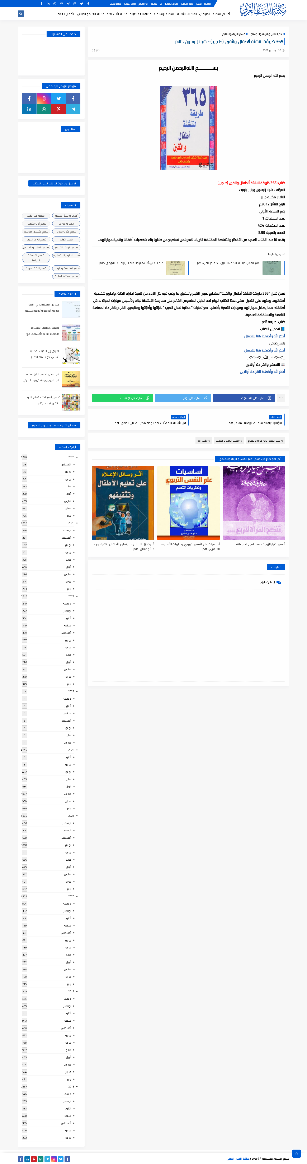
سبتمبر (67, 625)
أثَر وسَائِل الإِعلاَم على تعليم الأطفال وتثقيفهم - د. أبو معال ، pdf (124, 546)
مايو (68, 486)
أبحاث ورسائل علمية (66, 215)
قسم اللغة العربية (36, 268)
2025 (71, 522)
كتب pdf (202, 440)
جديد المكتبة (187, 3)
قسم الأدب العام (66, 231)
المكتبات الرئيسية (187, 14)
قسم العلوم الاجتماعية (66, 255)
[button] (244, 398)
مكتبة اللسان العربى (238, 1158)
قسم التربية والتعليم (233, 33)
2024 (71, 596)
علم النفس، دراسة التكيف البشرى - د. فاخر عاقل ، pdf (228, 263)
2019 (71, 991)
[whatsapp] (55, 3)
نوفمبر (67, 610)
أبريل (68, 493)
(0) (94, 49)
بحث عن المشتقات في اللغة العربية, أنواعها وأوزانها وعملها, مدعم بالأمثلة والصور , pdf (42, 310)
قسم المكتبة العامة (66, 276)
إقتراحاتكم (143, 3)
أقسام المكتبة (221, 14)
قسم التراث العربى (36, 239)
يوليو (68, 471)
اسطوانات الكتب (36, 215)
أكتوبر (68, 618)
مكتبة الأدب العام (117, 14)
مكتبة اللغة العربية (140, 14)
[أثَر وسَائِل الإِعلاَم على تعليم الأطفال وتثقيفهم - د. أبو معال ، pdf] (123, 503)
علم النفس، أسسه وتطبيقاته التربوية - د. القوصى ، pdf (131, 263)
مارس (67, 500)
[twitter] (81, 3)
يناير (69, 515)
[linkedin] (48, 3)
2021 (71, 815)
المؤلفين (204, 14)
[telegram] (68, 3)
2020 (71, 896)
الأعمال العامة (66, 14)
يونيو (68, 479)
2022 (71, 749)
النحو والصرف (66, 223)
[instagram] (75, 3)
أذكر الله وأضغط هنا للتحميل (264, 336)
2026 (71, 457)
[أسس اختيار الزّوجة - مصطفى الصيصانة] (254, 503)
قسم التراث (66, 239)
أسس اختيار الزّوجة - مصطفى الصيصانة (260, 544)
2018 (71, 1086)
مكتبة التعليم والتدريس (90, 14)
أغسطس (66, 464)
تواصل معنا (130, 3)
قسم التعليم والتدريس (36, 247)
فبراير (68, 508)
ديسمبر (67, 530)
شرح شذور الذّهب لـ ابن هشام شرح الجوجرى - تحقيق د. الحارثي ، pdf (41, 380)
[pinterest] (61, 3)
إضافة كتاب (116, 3)
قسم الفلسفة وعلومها (66, 268)
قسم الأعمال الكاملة (36, 231)
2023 (71, 691)
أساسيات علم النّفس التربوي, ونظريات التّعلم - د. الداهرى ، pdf (189, 546)
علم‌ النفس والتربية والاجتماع (266, 33)
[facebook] (88, 3)
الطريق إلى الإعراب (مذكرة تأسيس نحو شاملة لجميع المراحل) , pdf (45, 356)
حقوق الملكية (172, 3)
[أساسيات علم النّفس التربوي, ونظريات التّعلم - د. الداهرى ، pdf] (188, 503)
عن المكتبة (156, 3)
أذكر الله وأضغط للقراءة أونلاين (262, 371)
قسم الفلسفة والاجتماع (36, 258)
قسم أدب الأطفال (36, 223)
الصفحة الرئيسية (203, 3)
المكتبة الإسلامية (164, 14)
